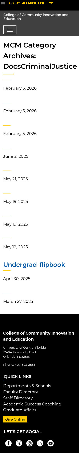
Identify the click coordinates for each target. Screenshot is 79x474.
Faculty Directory (20, 391)
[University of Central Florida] (32, 5)
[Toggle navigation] (9, 29)
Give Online (15, 419)
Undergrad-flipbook (34, 264)
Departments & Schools (27, 385)
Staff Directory (18, 397)
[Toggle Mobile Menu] (75, 5)
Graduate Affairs (19, 409)
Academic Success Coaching (32, 403)
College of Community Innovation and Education (35, 17)
